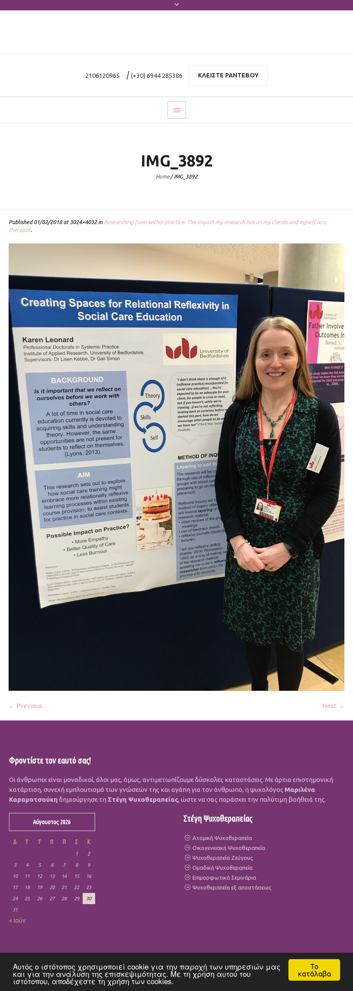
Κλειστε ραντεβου (228, 75)
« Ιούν (17, 920)
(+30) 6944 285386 (157, 75)
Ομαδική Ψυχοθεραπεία (222, 868)
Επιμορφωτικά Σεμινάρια (223, 877)
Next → (333, 705)
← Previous (26, 705)
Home (162, 176)
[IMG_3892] (176, 467)
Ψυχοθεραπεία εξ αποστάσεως (231, 887)
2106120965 (102, 75)
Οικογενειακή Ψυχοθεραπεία (228, 848)
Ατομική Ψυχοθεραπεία (221, 838)
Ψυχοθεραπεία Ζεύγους (222, 858)
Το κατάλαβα (314, 970)
